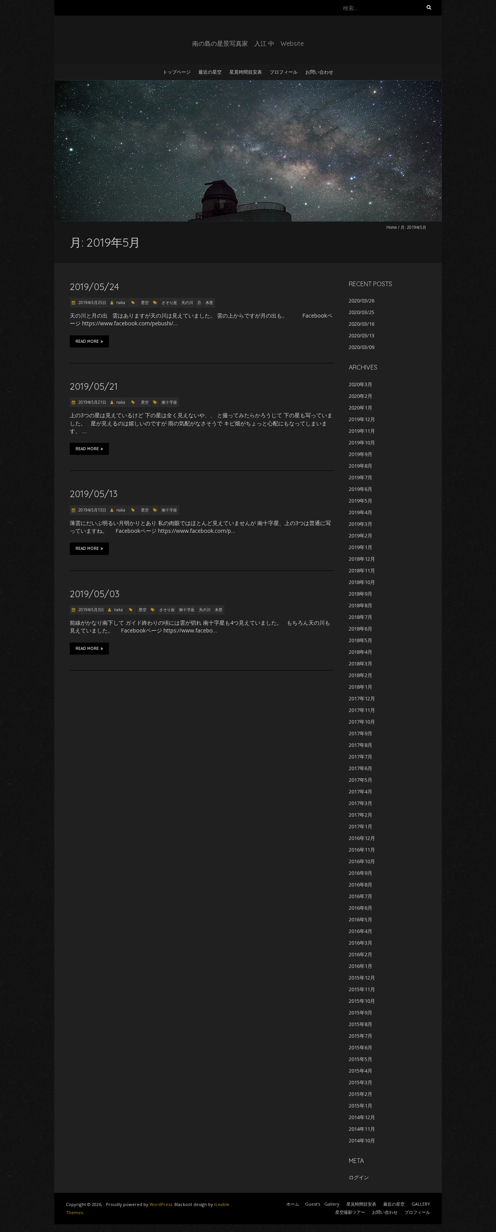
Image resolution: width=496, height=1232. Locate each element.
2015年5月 (360, 1059)
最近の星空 (210, 72)
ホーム (292, 1204)
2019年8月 (360, 465)
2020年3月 (360, 384)
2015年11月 (362, 989)
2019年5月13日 (91, 510)
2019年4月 (360, 512)
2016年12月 (362, 838)
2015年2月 (360, 1093)
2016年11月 (362, 849)
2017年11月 (362, 710)
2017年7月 (360, 756)
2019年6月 (360, 489)
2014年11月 (362, 1128)
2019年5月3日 (90, 609)
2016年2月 (360, 954)
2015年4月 (360, 1070)
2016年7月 (360, 896)
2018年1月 (360, 686)
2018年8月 (360, 605)
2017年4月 (360, 791)
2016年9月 (360, 872)
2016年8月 (360, 884)
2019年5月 (360, 500)
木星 (209, 302)
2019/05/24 (94, 286)
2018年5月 (360, 640)
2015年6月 (360, 1047)
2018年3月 (360, 663)
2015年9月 (360, 1012)
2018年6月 (360, 628)
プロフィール (284, 72)
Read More (87, 341)
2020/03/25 (361, 312)
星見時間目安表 (245, 72)
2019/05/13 (93, 493)
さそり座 (169, 302)
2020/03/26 (361, 300)
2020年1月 (360, 407)
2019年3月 (360, 523)
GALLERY (421, 1204)
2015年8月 (360, 1024)
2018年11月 (362, 570)
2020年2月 (360, 395)
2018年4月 (360, 651)
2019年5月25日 (91, 302)
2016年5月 (360, 919)
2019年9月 (360, 454)
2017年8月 (360, 744)
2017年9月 (360, 733)
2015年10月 (362, 1000)
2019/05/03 (94, 594)
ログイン (359, 1177)
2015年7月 (360, 1035)
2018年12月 (362, 558)
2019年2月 (360, 535)
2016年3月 (360, 942)
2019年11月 (362, 430)
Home (391, 227)
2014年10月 (362, 1140)
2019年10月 (362, 442)
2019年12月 (362, 419)
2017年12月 (362, 698)
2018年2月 (360, 675)
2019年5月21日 (91, 402)
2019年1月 (360, 547)
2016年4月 (360, 931)
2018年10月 (362, 582)
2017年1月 (360, 826)
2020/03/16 (361, 323)
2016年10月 (362, 861)
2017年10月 (362, 721)
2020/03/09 (361, 347)
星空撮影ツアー (350, 1212)
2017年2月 (360, 814)
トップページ (177, 72)
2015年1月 (360, 1105)
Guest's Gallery (322, 1204)
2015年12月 (362, 977)
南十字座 (169, 402)
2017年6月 (360, 768)
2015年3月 (360, 1082)
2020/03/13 (361, 335)
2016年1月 (360, 965)
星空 (145, 302)
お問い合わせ (319, 72)
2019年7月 (360, 477)
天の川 (187, 302)
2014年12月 (362, 1117)
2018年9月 (360, 593)
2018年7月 (360, 616)
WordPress (161, 1204)
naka (120, 302)
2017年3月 (360, 803)
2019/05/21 (94, 386)
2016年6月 (360, 907)
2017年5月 (360, 779)
